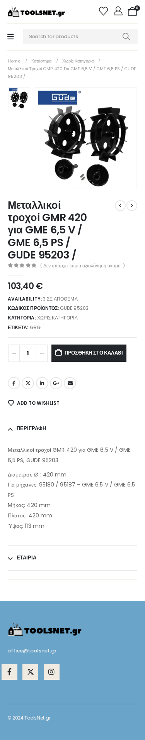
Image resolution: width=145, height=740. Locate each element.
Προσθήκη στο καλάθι (94, 352)
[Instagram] (52, 672)
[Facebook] (9, 672)
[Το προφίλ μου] (119, 11)
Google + (56, 383)
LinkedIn (42, 383)
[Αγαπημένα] (104, 11)
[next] (131, 205)
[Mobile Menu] (10, 37)
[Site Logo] (36, 11)
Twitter (28, 383)
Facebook (14, 383)
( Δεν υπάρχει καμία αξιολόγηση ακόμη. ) (82, 265)
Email (70, 383)
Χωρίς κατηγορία (57, 317)
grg (35, 327)
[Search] (126, 36)
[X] (30, 672)
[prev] (120, 205)
